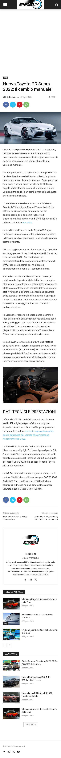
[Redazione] (5, 97)
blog (5, 78)
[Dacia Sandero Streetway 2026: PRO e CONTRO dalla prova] (11, 665)
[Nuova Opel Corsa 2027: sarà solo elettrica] (11, 619)
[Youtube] (18, 752)
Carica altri (29, 724)
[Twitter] (13, 105)
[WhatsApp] (26, 105)
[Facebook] (6, 105)
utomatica (27, 222)
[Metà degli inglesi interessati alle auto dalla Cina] (11, 603)
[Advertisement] (30, 41)
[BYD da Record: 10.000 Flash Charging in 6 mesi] (11, 634)
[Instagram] (30, 579)
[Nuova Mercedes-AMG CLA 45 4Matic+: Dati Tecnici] (11, 681)
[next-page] (9, 645)
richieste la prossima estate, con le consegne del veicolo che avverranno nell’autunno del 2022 (28, 435)
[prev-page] (5, 645)
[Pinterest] (20, 105)
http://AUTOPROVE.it (31, 558)
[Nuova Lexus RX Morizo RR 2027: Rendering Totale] (11, 697)
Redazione (14, 97)
